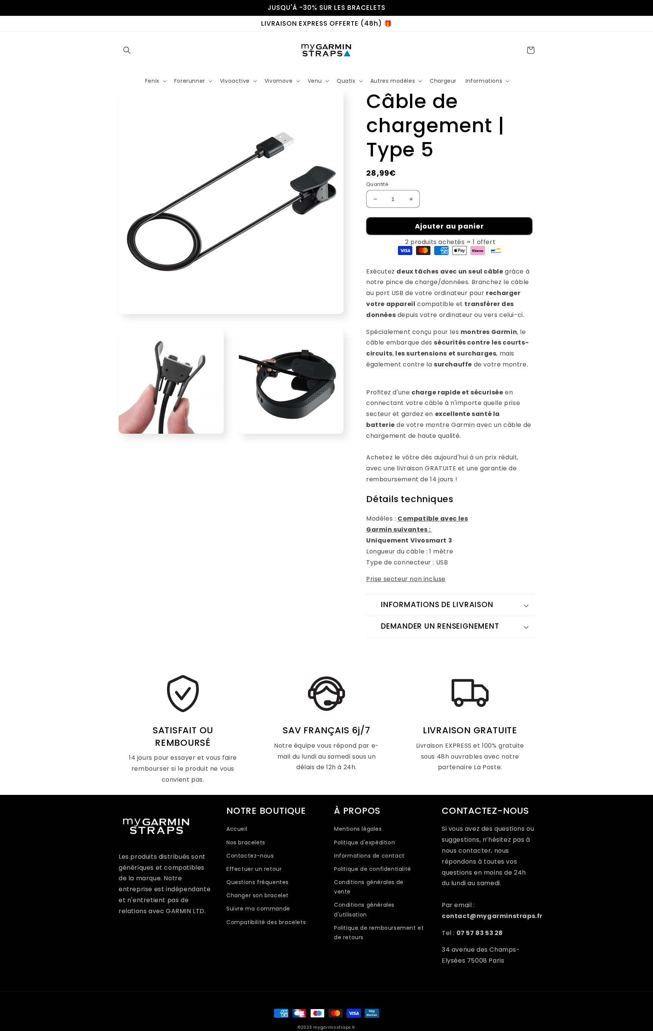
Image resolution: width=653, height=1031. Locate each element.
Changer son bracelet (257, 895)
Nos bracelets (245, 842)
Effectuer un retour (254, 869)
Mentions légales (358, 829)
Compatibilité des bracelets (266, 922)
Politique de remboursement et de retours (379, 932)
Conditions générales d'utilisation (364, 909)
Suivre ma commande (258, 908)
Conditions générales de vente (369, 886)
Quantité (377, 184)
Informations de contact (369, 855)
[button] (127, 50)
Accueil (236, 829)
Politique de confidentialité (372, 869)
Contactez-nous (250, 855)
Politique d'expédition (364, 842)
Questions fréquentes (257, 882)
